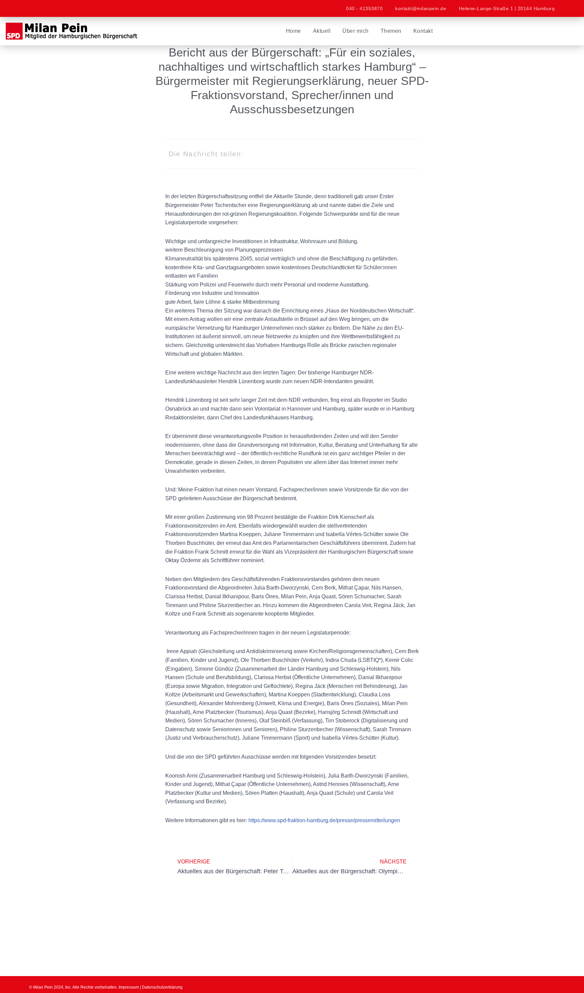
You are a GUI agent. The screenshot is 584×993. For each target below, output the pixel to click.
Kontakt (423, 31)
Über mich (355, 31)
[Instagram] (56, 8)
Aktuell (322, 31)
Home (293, 31)
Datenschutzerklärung (162, 987)
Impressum (129, 987)
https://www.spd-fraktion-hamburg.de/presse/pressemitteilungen (324, 820)
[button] (345, 153)
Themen (391, 31)
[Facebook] (37, 8)
